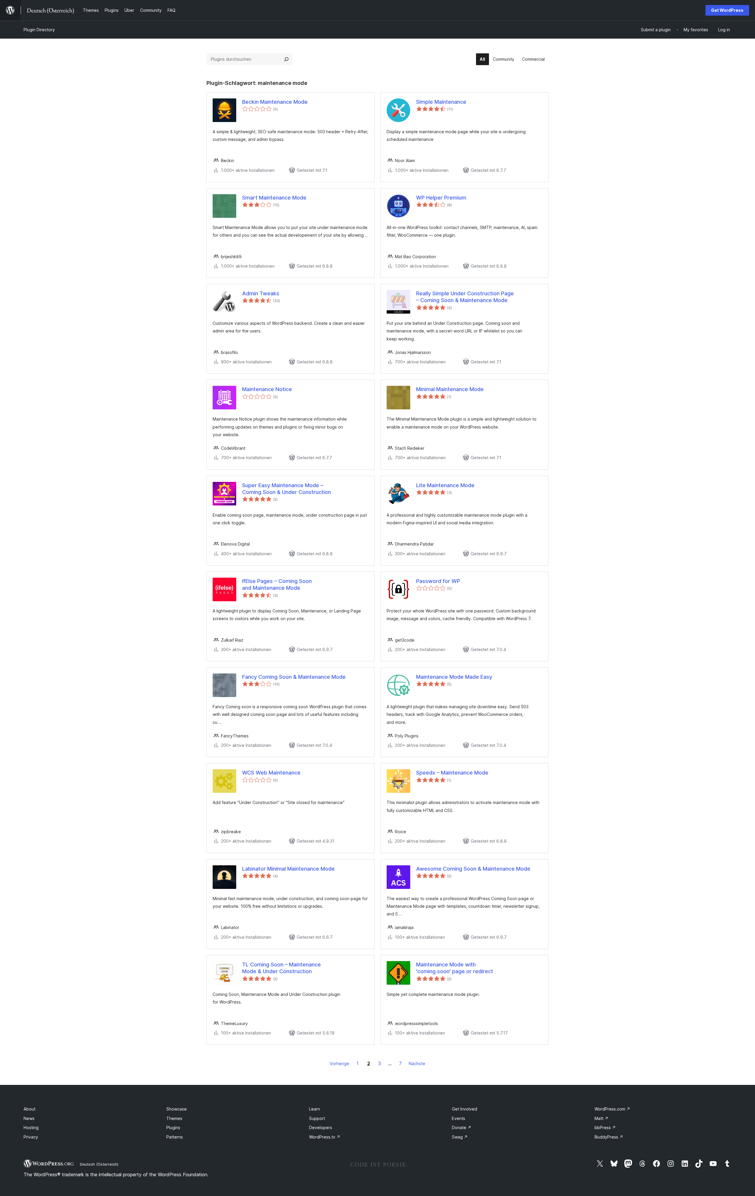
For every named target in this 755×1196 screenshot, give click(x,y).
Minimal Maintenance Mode (450, 389)
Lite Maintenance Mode (445, 485)
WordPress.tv (324, 1136)
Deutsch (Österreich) (99, 1164)
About (29, 1108)
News (29, 1118)
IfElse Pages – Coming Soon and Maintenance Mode (277, 584)
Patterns (174, 1136)
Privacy (31, 1136)
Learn (314, 1108)
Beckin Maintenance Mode (275, 102)
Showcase (176, 1108)
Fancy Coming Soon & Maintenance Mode (294, 677)
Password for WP (438, 581)
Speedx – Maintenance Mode (452, 773)
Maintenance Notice (267, 389)
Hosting (31, 1127)
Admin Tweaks (260, 293)
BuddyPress (609, 1136)
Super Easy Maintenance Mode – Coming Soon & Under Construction (286, 488)
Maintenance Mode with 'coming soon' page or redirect (454, 967)
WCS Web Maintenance (271, 773)
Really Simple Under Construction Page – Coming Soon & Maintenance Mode (465, 296)
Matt (601, 1118)
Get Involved (464, 1108)
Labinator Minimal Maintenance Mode (288, 869)
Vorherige (339, 1063)
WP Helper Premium (441, 198)
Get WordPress (727, 10)
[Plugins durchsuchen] (286, 59)
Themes (174, 1118)
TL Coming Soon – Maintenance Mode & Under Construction (281, 967)
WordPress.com (612, 1108)
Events (458, 1118)
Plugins (173, 1127)
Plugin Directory (39, 29)
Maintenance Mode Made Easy (454, 677)
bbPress (605, 1127)
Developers (320, 1127)
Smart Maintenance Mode (274, 198)
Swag (460, 1136)
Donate (461, 1127)
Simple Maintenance (441, 102)
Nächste (417, 1063)
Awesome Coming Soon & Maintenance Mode (473, 869)
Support (317, 1118)
